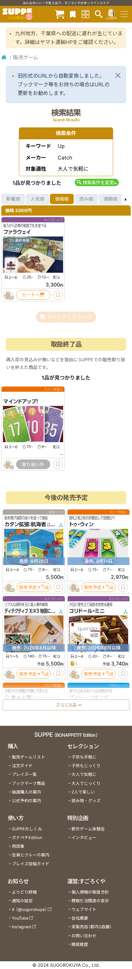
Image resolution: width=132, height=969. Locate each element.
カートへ (31, 294)
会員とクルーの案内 (30, 855)
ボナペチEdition (27, 837)
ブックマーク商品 (28, 783)
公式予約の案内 (26, 800)
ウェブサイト (83, 909)
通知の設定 (22, 900)
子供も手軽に (83, 757)
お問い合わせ (83, 935)
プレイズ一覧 (24, 774)
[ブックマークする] (58, 295)
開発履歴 (79, 944)
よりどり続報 (24, 892)
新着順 (13, 199)
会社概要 (79, 918)
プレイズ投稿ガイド (30, 864)
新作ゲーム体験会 (88, 829)
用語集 (18, 846)
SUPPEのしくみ (27, 829)
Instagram (21, 926)
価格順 (62, 199)
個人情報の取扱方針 (90, 892)
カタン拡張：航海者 (25, 524)
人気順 (37, 199)
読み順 (86, 199)
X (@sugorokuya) (29, 909)
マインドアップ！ (20, 401)
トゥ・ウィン (81, 524)
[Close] (118, 75)
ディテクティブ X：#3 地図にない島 (32, 610)
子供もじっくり (86, 765)
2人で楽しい (83, 792)
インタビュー (83, 837)
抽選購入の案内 (26, 792)
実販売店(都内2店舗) (91, 926)
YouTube (20, 918)
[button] (97, 182)
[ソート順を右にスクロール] (125, 199)
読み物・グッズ (86, 800)
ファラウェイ (17, 232)
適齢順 (110, 199)
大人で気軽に (83, 774)
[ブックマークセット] (72, 14)
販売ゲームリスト (28, 757)
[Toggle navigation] (124, 14)
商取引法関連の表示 (90, 900)
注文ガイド (22, 765)
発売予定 (28, 587)
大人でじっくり (86, 783)
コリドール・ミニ (87, 610)
